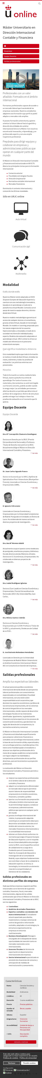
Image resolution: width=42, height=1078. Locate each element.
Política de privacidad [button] (28, 1058)
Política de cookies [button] (10, 1058)
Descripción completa (24, 1035)
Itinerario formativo (24, 1020)
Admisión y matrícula (21, 1042)
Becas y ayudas (25, 1008)
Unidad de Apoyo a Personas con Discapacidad (27, 1027)
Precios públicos (26, 1004)
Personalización (22, 1070)
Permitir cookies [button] (29, 1063)
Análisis (8, 1073)
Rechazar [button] (11, 1063)
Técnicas (9, 1070)
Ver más (35, 453)
